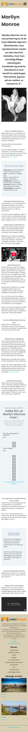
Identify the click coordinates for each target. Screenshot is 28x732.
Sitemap (14, 641)
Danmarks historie (14, 652)
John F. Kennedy (14, 372)
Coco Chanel (13, 157)
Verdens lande (14, 669)
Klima (14, 655)
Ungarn (3, 717)
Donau (3, 694)
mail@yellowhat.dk (14, 727)
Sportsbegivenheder (14, 672)
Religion (14, 657)
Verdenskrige (14, 650)
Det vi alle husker (14, 660)
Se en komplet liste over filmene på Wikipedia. (14, 483)
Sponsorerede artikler (14, 643)
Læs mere (3, 697)
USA (14, 667)
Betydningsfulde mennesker (14, 662)
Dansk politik (14, 664)
